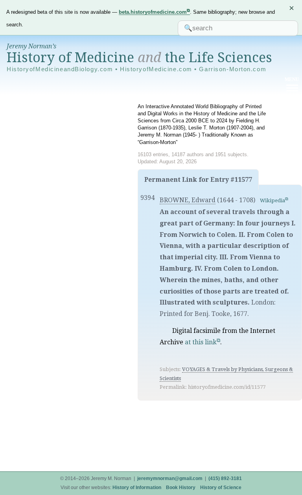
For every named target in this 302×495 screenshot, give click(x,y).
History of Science (220, 487)
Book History (180, 487)
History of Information (136, 487)
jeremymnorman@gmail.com (170, 478)
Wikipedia (272, 200)
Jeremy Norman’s (31, 46)
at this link (201, 342)
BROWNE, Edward (187, 200)
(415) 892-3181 (225, 478)
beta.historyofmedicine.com (153, 12)
